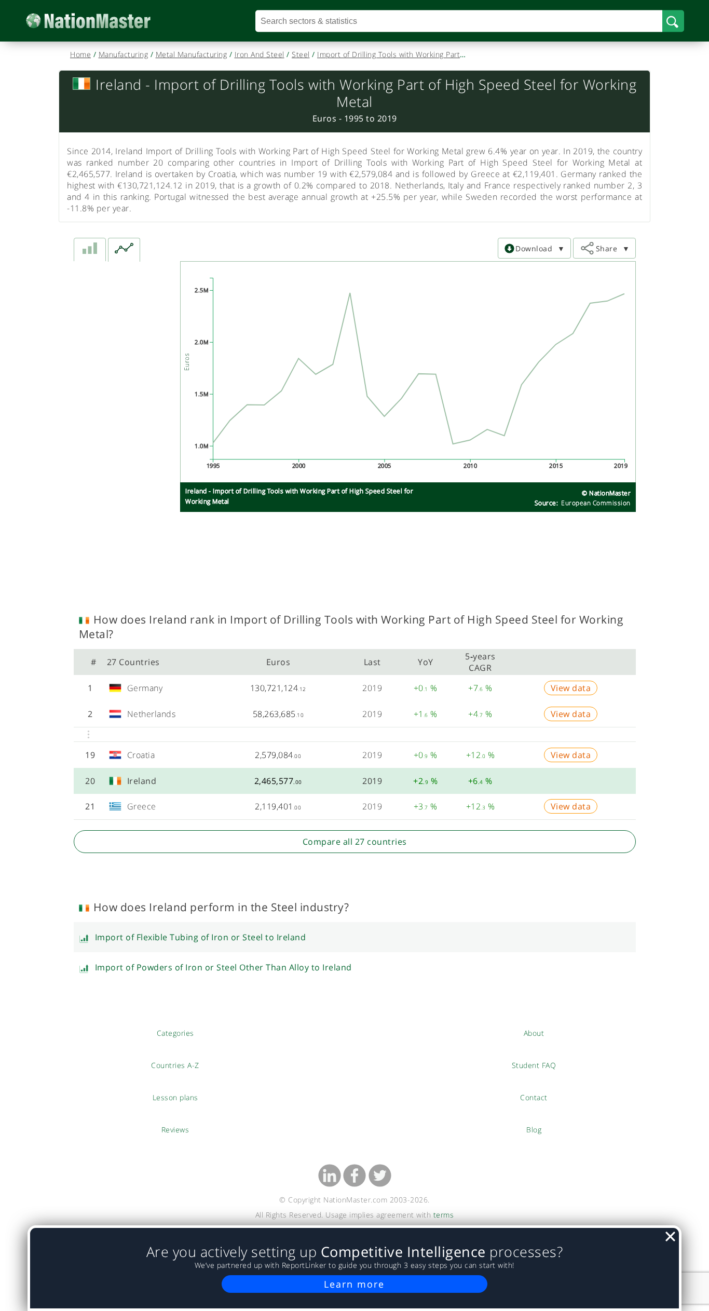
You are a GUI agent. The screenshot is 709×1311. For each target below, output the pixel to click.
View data (571, 688)
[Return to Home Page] (104, 21)
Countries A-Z (175, 1065)
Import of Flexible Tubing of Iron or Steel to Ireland (200, 937)
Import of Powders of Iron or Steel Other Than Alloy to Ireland (223, 967)
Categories (175, 1032)
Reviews (175, 1129)
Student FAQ (534, 1065)
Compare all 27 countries (355, 841)
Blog (533, 1129)
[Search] (673, 21)
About (534, 1032)
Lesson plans (175, 1097)
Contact (534, 1097)
